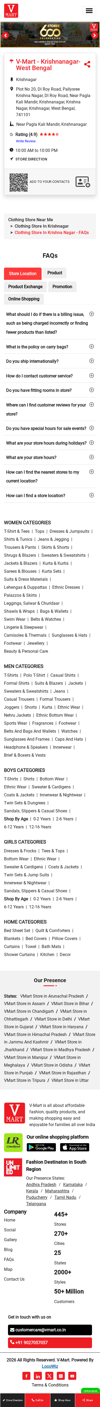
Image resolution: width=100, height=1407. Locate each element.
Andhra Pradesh (41, 1184)
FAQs (9, 1259)
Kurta (47, 707)
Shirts (28, 778)
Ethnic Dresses (66, 587)
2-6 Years (64, 818)
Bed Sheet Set (17, 930)
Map (8, 1269)
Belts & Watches (46, 619)
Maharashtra (57, 1191)
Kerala (32, 1191)
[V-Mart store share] (87, 65)
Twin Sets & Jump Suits (26, 874)
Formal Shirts (16, 683)
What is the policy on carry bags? (37, 346)
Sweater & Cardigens (51, 786)
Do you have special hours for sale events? (46, 428)
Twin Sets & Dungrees (24, 802)
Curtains (12, 946)
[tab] (50, 323)
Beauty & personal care (26, 651)
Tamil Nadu (65, 1197)
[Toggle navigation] (89, 10)
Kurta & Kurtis (56, 563)
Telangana (36, 1203)
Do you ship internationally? (32, 361)
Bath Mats (51, 946)
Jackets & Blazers (20, 563)
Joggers (11, 707)
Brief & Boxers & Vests (25, 755)
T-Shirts (11, 675)
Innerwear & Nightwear (61, 794)
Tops (39, 531)
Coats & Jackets (19, 794)
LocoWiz (50, 1366)
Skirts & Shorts (55, 547)
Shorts (31, 707)
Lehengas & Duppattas (25, 587)
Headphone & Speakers (26, 747)
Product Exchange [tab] (25, 286)
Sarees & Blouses (20, 571)
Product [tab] (54, 272)
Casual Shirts (62, 675)
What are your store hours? (31, 457)
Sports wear (15, 723)
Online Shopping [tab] (23, 298)
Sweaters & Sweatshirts (63, 555)
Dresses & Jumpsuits (69, 531)
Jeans (59, 691)
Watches (69, 731)
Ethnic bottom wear (55, 715)
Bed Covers (36, 938)
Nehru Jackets (17, 715)
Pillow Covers (64, 938)
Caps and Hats (69, 739)
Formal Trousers (55, 699)
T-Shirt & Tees (17, 531)
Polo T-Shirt (34, 675)
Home (9, 1220)
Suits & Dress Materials (26, 579)
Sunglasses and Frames (27, 739)
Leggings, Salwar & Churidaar (31, 603)
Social (10, 1229)
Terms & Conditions (50, 1385)
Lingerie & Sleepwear (23, 627)
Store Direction (31, 159)
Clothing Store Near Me (30, 219)
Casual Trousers (19, 699)
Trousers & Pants (20, 547)
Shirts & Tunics (18, 539)
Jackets (75, 683)
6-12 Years (14, 826)
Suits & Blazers (49, 683)
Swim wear (14, 619)
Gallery (10, 1239)
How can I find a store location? (35, 495)
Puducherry (36, 1197)
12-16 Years (40, 826)
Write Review (26, 141)
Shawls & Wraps (19, 611)
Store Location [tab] (23, 273)
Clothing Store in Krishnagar (42, 226)
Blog (8, 1249)
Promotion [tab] (62, 286)
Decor (65, 954)
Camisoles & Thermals (25, 635)
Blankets (12, 938)
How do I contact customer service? (39, 375)
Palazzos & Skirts (20, 595)
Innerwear (62, 747)
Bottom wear (52, 778)
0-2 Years (42, 818)
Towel (30, 946)
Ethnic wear (69, 707)
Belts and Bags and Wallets (30, 731)
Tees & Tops (53, 850)
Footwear (13, 643)
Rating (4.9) (26, 134)
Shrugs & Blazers (20, 555)
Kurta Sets (51, 571)
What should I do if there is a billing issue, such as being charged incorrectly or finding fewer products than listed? (47, 323)
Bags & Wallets (54, 611)
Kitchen (47, 954)
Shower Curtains (19, 954)
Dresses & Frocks (20, 850)
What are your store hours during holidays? (46, 443)
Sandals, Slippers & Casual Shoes (35, 810)
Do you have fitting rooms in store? (39, 390)
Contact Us (14, 1279)
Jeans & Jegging (53, 539)
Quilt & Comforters (52, 930)
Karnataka (73, 1184)
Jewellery (36, 643)
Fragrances (42, 723)
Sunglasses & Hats (69, 635)
